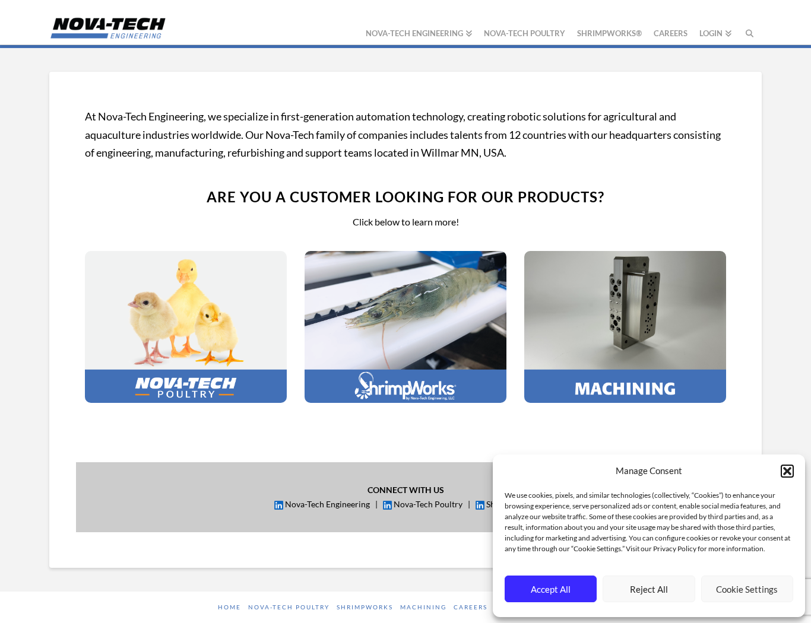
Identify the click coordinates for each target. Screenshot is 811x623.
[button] (787, 471)
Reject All (649, 589)
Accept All (551, 589)
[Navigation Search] (749, 22)
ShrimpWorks (365, 607)
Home (229, 607)
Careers (470, 607)
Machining (423, 607)
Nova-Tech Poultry (289, 607)
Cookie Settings (747, 589)
